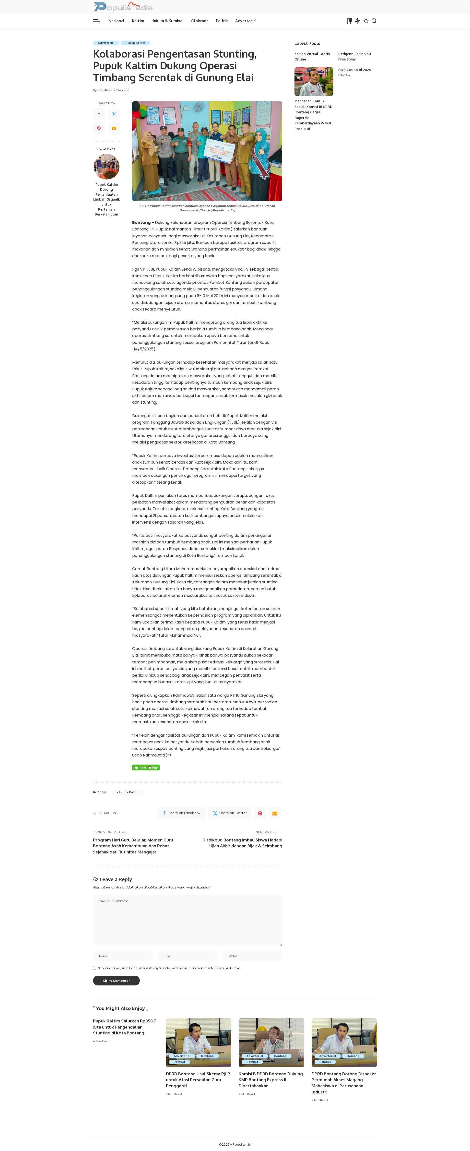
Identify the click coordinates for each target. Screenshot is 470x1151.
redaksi (104, 90)
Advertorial (106, 43)
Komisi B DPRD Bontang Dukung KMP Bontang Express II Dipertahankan (271, 1079)
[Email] (114, 128)
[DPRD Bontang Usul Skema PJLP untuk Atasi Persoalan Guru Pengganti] (199, 1042)
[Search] (374, 21)
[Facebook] (99, 114)
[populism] (123, 6)
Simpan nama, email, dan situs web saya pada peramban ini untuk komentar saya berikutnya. (169, 968)
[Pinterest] (99, 128)
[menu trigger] (99, 21)
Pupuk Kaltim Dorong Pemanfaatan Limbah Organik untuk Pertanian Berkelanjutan (106, 199)
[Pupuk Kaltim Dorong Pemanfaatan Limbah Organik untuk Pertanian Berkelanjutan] (106, 167)
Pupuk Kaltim (135, 43)
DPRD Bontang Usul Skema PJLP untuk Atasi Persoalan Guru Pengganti (198, 1079)
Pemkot (179, 1062)
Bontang (207, 1056)
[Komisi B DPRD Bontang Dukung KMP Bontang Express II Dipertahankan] (271, 1042)
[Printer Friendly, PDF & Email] (146, 767)
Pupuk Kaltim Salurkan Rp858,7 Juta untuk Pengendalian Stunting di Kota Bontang (124, 1026)
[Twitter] (114, 114)
